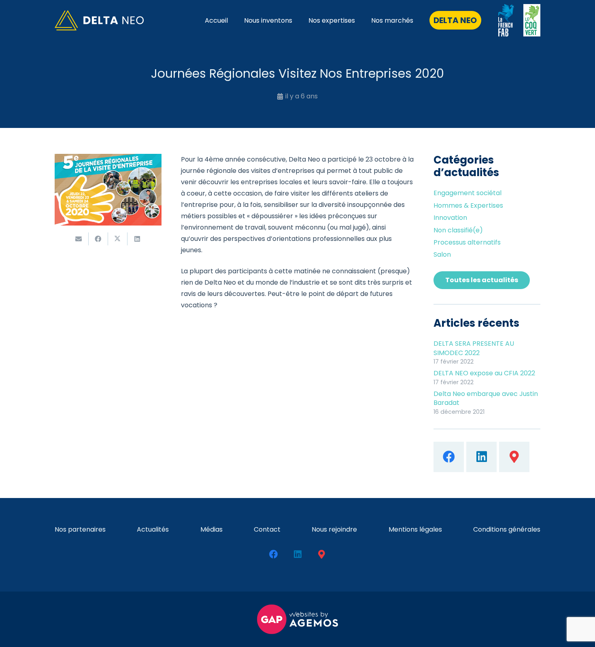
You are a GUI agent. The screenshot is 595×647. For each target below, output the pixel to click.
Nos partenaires (80, 529)
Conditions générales (506, 529)
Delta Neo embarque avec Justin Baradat (486, 398)
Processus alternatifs (467, 242)
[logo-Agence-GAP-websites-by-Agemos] (297, 619)
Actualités (153, 529)
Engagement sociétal (468, 193)
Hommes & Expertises (468, 205)
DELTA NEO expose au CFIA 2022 (484, 373)
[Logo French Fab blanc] (506, 20)
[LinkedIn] (481, 457)
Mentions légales (415, 529)
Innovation (450, 217)
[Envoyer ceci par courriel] (79, 238)
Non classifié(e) (458, 230)
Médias (211, 529)
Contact (267, 529)
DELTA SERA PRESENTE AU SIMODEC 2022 (474, 348)
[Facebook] (449, 457)
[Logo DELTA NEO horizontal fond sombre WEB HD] (99, 20)
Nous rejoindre (334, 529)
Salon (442, 254)
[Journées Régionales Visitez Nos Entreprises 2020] (108, 159)
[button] (360, 20)
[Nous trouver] (514, 457)
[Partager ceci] (98, 238)
